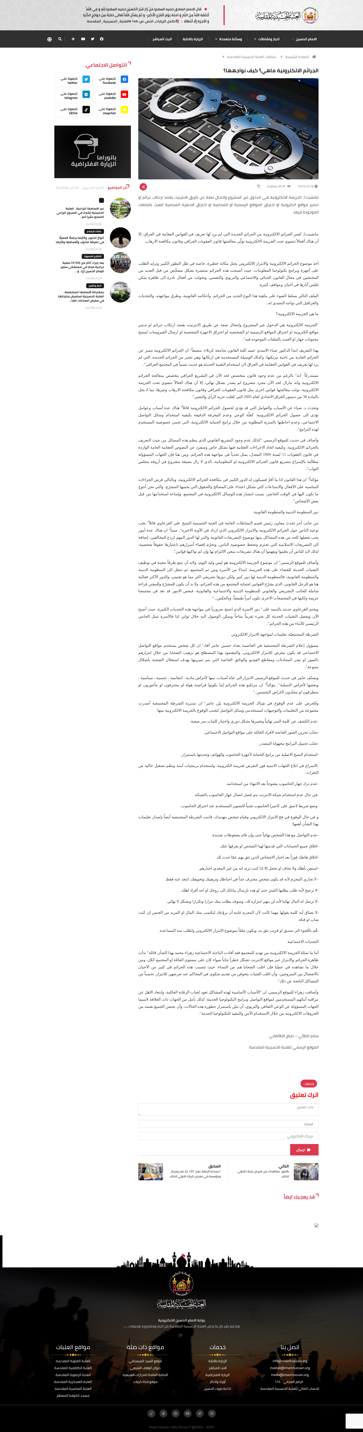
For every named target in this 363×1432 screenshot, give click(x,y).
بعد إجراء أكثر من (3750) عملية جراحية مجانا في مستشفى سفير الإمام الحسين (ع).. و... (82, 267)
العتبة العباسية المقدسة (73, 1388)
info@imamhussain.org (290, 1361)
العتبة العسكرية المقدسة (73, 1381)
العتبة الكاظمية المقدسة (73, 1368)
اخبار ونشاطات (269, 39)
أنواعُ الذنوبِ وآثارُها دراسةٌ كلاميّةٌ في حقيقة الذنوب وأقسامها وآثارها (80, 240)
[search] (60, 39)
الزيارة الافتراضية (217, 1375)
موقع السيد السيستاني (145, 1361)
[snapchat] (163, 1413)
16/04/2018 (306, 186)
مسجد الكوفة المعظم (73, 1395)
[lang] (49, 39)
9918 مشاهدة (276, 186)
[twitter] (92, 39)
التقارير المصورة (92, 256)
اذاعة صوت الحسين (217, 1388)
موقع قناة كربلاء (145, 1381)
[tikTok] (151, 1413)
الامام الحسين (306, 39)
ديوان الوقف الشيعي (145, 1368)
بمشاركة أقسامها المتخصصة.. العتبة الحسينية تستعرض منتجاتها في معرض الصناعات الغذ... (81, 296)
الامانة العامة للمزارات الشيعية (145, 1375)
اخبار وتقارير (95, 285)
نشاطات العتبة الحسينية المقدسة (251, 57)
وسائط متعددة (230, 39)
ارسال (300, 1150)
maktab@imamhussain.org (290, 1368)
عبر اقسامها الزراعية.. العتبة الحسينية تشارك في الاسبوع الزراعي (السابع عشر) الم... (80, 213)
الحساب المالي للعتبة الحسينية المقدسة (290, 1388)
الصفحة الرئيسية (297, 57)
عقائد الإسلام (94, 231)
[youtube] (83, 39)
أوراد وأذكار (218, 1381)
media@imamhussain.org (290, 1375)
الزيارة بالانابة (193, 39)
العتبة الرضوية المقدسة (73, 1375)
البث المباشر (162, 39)
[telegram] (176, 1413)
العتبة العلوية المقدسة (73, 1361)
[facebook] (102, 39)
